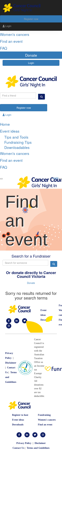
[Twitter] (35, 434)
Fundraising (44, 415)
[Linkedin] (16, 320)
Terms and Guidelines (38, 448)
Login (8, 26)
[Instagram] (8, 325)
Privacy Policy (23, 443)
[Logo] (31, 7)
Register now (31, 19)
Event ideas (18, 420)
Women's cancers (47, 420)
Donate (31, 283)
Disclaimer (10, 362)
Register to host (20, 415)
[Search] (41, 97)
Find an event (45, 424)
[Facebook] (8, 320)
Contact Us (18, 448)
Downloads (17, 424)
